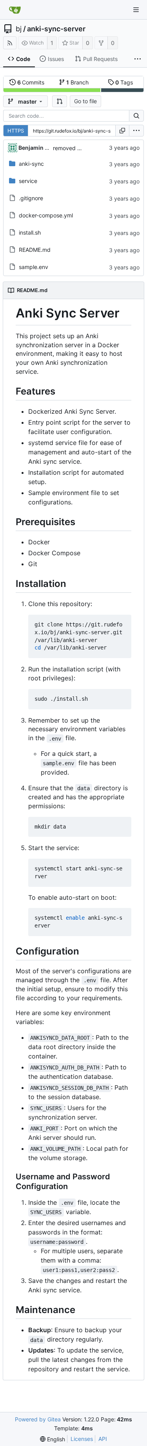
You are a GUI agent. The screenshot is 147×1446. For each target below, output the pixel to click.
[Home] (15, 10)
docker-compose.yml (46, 215)
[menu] (136, 130)
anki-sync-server (56, 29)
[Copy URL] (122, 130)
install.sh (30, 232)
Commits (31, 82)
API (102, 1438)
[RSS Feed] (9, 42)
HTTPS (15, 130)
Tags (124, 82)
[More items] (137, 59)
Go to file (85, 101)
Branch (77, 82)
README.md (35, 249)
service (28, 181)
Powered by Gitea (38, 1419)
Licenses (82, 1438)
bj (19, 29)
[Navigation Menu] (136, 10)
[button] (59, 101)
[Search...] (136, 116)
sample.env (33, 267)
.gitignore (31, 198)
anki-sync (31, 163)
